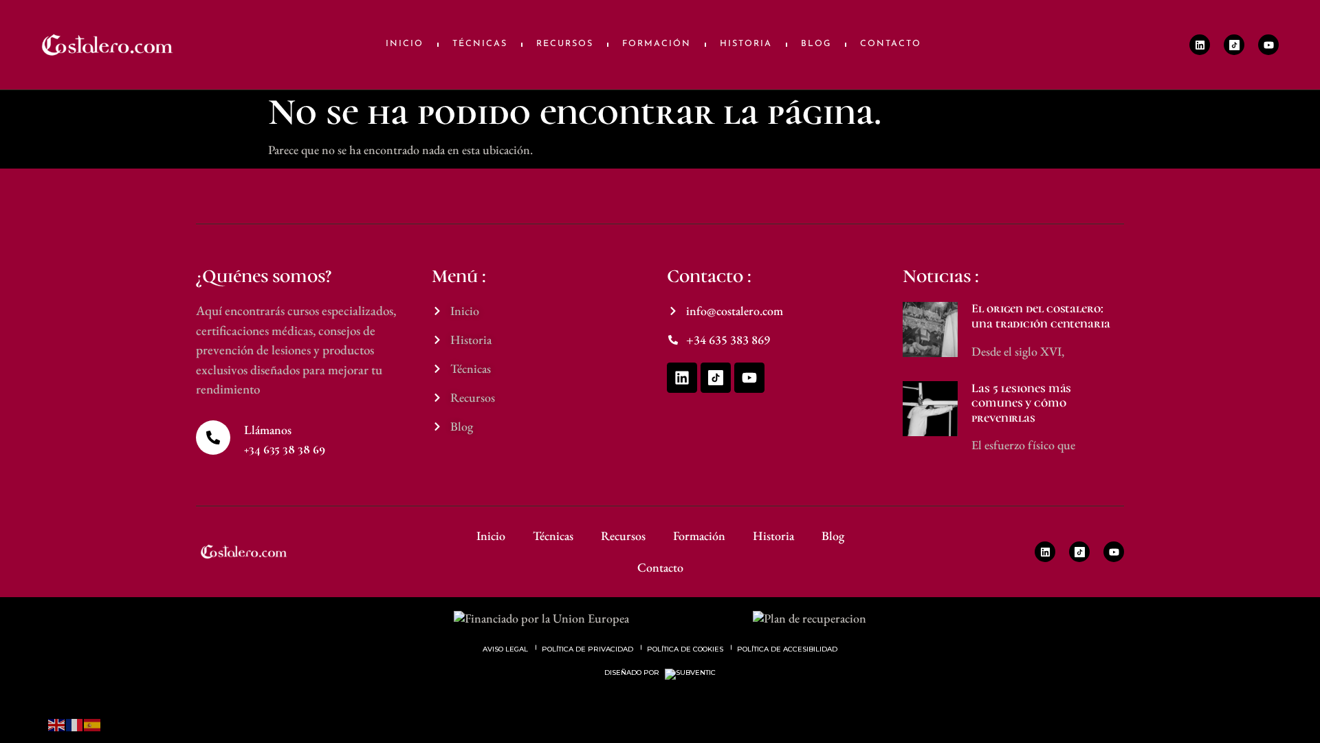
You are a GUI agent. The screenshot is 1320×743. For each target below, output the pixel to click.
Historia (746, 44)
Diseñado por (632, 673)
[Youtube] (1268, 44)
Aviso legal (505, 649)
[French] (75, 723)
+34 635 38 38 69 (284, 449)
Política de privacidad (587, 649)
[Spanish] (93, 723)
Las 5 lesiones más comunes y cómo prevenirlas (1021, 402)
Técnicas (479, 44)
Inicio (405, 44)
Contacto (890, 44)
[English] (57, 723)
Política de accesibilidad (787, 649)
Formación (656, 44)
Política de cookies (685, 649)
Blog (816, 44)
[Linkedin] (1199, 44)
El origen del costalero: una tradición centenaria (1040, 316)
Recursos (564, 44)
